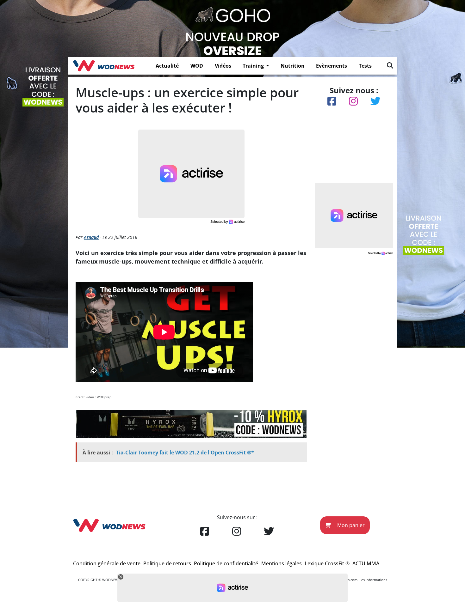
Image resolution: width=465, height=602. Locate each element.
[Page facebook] (204, 531)
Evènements (331, 65)
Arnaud (91, 237)
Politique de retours (167, 563)
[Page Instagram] (236, 531)
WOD (196, 65)
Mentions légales (281, 563)
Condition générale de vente (106, 563)
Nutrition (293, 65)
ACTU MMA (365, 563)
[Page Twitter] (269, 531)
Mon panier (350, 525)
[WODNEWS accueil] (103, 65)
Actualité (167, 65)
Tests (365, 65)
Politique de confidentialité (226, 563)
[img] (390, 65)
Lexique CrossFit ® (327, 563)
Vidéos (223, 65)
